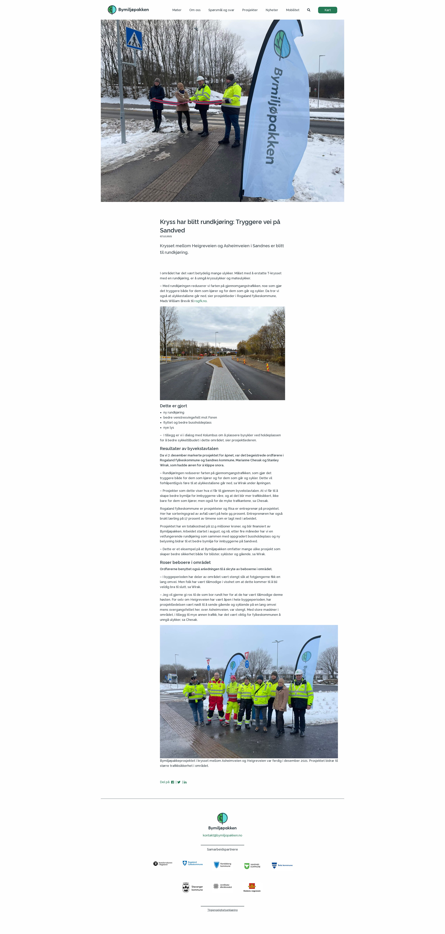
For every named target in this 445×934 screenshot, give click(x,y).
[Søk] (308, 10)
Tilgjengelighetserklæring (222, 910)
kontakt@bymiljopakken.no (222, 835)
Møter (176, 10)
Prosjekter (250, 10)
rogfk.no (200, 301)
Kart (328, 10)
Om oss (195, 10)
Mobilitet (292, 10)
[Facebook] (173, 782)
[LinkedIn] (185, 782)
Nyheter (272, 10)
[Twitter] (179, 782)
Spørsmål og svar (221, 10)
